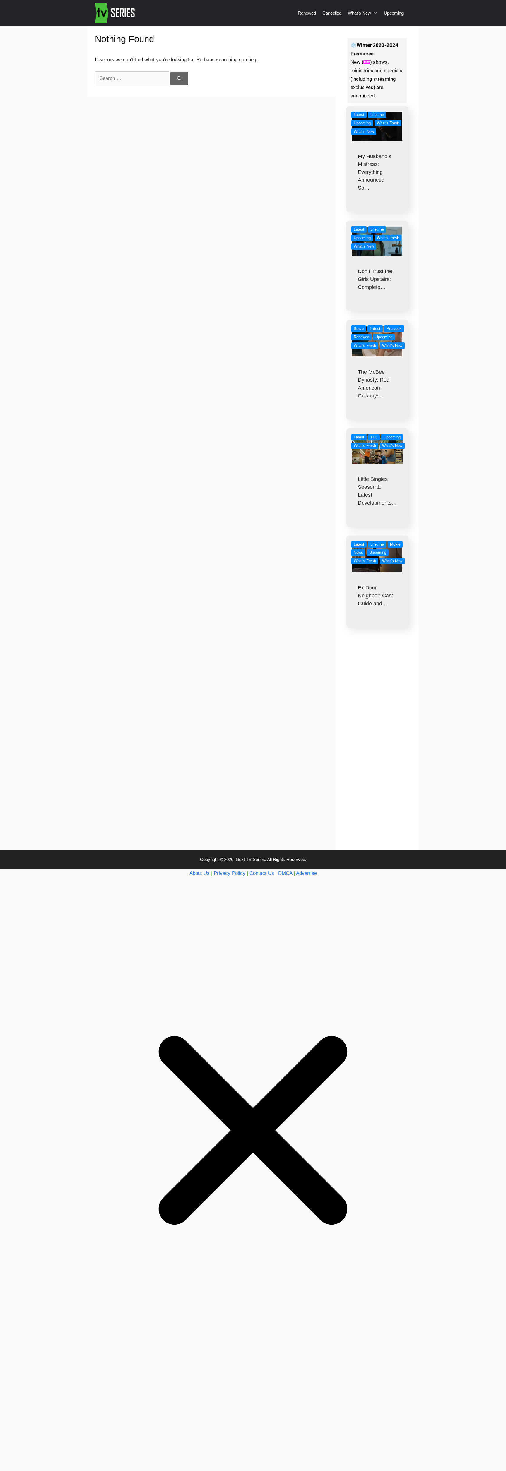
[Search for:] (132, 78)
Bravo (359, 328)
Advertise (306, 873)
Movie (395, 544)
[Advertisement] (377, 750)
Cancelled (331, 13)
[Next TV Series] (115, 13)
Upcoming (394, 13)
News (358, 552)
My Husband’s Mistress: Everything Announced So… (374, 172)
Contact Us (261, 873)
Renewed (307, 13)
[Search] (179, 78)
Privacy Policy (229, 873)
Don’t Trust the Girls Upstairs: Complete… (375, 279)
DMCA (285, 873)
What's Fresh (388, 123)
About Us (199, 873)
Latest (359, 114)
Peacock (394, 328)
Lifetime (377, 114)
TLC (373, 437)
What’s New (359, 13)
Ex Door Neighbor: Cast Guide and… (375, 595)
